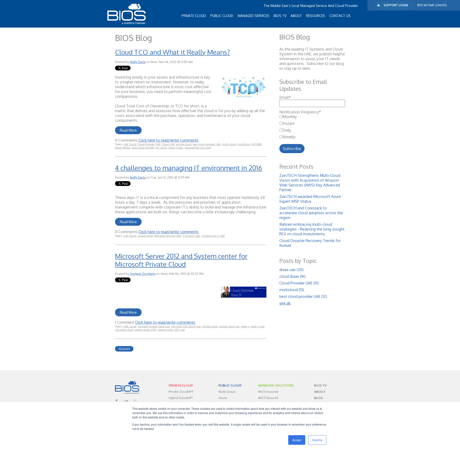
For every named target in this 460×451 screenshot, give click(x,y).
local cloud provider (143, 147)
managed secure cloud (198, 147)
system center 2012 (145, 329)
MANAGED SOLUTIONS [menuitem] (276, 385)
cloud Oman (175, 147)
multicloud (243, 144)
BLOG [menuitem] (318, 398)
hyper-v (245, 326)
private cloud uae (229, 326)
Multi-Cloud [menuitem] (226, 391)
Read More (128, 130)
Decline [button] (317, 440)
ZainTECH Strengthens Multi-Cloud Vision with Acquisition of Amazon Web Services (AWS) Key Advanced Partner (309, 182)
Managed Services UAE (167, 235)
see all (284, 303)
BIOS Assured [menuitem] (268, 391)
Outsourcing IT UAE (213, 235)
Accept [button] (296, 440)
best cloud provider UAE (207, 144)
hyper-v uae (257, 326)
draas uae (291, 269)
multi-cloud (229, 144)
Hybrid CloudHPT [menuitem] (181, 398)
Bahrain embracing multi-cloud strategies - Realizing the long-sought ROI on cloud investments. (312, 229)
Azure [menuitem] (222, 398)
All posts (124, 349)
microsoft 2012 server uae (186, 326)
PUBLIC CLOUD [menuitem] (221, 16)
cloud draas (292, 276)
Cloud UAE (168, 144)
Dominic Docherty (142, 274)
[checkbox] (312, 126)
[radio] (312, 116)
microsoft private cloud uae (154, 326)
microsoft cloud (124, 329)
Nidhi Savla (138, 62)
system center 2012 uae (171, 329)
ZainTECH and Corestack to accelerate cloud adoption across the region (311, 213)
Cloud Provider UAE (149, 144)
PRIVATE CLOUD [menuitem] (194, 16)
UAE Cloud (129, 144)
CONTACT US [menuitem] (340, 16)
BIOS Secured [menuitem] (268, 398)
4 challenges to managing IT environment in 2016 (188, 167)
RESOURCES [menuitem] (315, 16)
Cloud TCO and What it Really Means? (172, 52)
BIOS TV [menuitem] (280, 16)
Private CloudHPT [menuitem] (181, 391)
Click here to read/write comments (168, 140)
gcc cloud (161, 147)
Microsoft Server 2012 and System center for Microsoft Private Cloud (181, 260)
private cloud (183, 144)
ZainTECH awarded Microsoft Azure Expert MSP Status (310, 199)
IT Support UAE (191, 235)
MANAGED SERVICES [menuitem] (253, 16)
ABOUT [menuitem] (296, 16)
